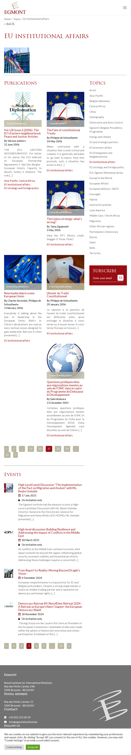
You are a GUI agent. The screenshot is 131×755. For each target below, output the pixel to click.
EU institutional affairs (17, 184)
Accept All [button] (33, 747)
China (92, 111)
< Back (9, 24)
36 (39, 449)
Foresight (94, 194)
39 (67, 449)
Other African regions (101, 226)
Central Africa (27, 180)
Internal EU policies (100, 204)
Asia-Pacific (11, 180)
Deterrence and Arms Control (106, 122)
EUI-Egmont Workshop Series (106, 172)
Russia (93, 237)
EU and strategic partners (103, 142)
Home (7, 18)
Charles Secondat (18, 300)
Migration (95, 221)
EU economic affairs (100, 147)
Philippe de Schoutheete (64, 137)
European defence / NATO (104, 188)
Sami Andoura (58, 398)
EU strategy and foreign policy (21, 188)
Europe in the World (100, 177)
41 (7, 455)
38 (58, 449)
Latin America (97, 210)
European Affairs (99, 183)
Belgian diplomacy (99, 100)
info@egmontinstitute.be (23, 721)
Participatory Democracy (103, 231)
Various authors (17, 140)
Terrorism (94, 253)
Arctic (92, 90)
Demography (96, 117)
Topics (17, 18)
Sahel (92, 242)
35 (30, 449)
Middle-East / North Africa (104, 215)
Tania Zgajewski (59, 226)
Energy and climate (100, 136)
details (12, 123)
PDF (52, 123)
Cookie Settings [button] (14, 747)
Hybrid (93, 199)
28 (60, 646)
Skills (92, 247)
